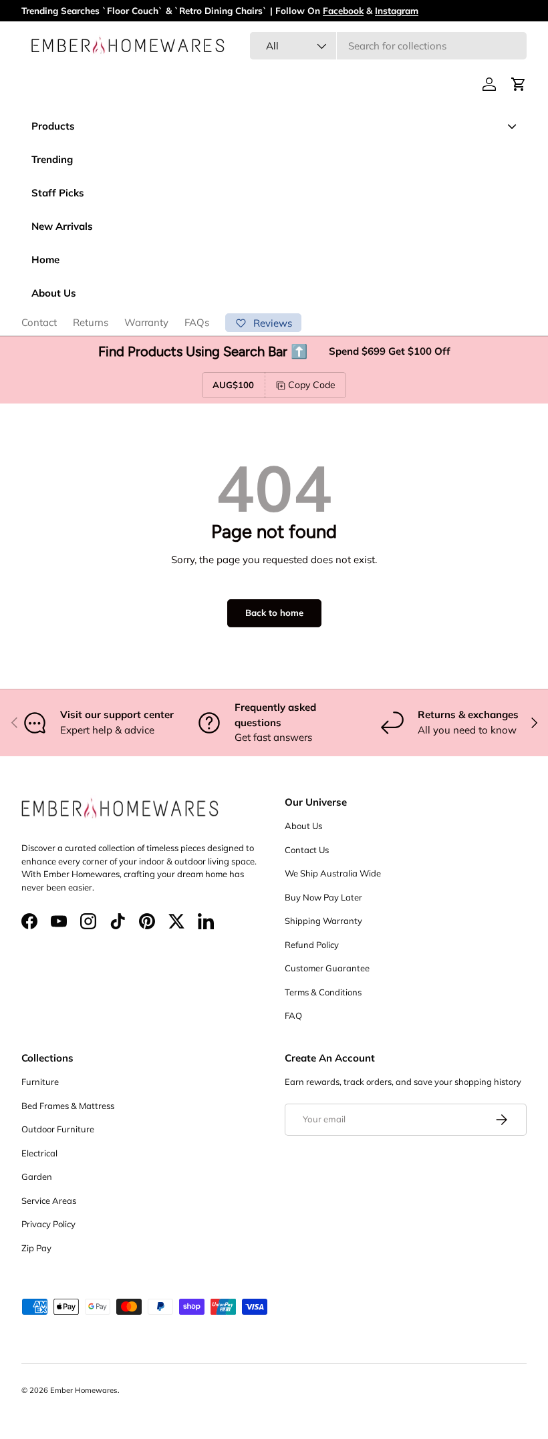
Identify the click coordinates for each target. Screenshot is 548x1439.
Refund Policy (312, 944)
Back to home (274, 612)
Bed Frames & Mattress (67, 1105)
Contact (39, 322)
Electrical (39, 1153)
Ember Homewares (84, 1390)
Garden (36, 1176)
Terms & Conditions (323, 992)
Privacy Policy (48, 1224)
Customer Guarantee (327, 968)
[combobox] (388, 45)
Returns (90, 322)
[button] (518, 84)
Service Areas (48, 1200)
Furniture (40, 1081)
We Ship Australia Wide (333, 873)
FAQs (196, 322)
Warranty (146, 322)
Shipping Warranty (323, 920)
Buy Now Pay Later (323, 897)
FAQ (293, 1015)
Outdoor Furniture (57, 1129)
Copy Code (311, 385)
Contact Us (307, 849)
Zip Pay (36, 1248)
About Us (303, 825)
